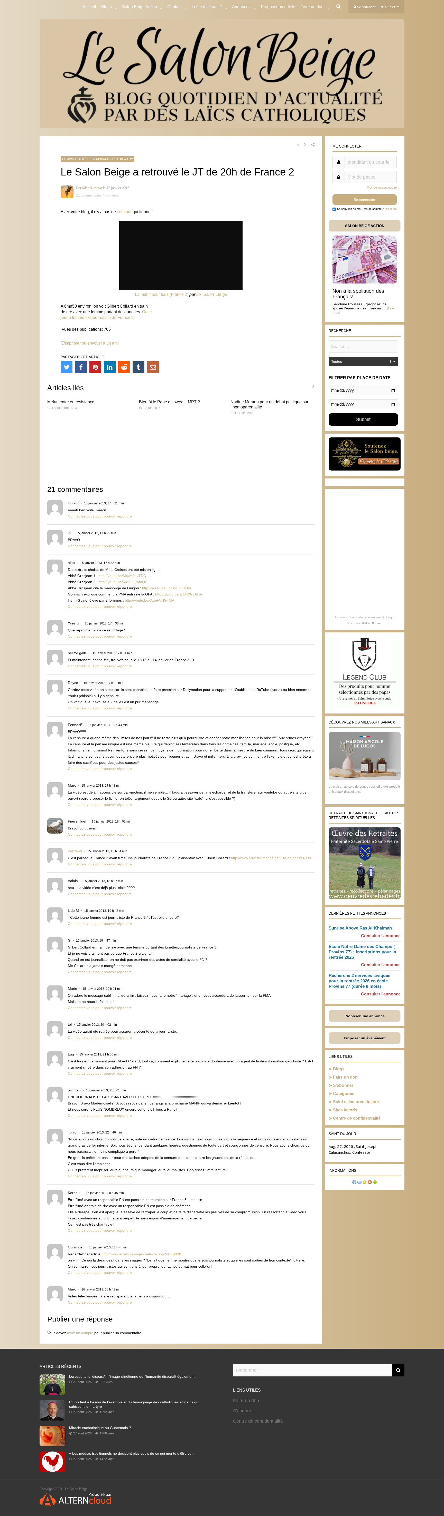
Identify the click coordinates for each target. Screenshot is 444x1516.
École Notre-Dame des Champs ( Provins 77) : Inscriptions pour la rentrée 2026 (362, 952)
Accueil (89, 7)
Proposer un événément (365, 1038)
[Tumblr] (138, 367)
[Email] (153, 367)
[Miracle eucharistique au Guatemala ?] (52, 1444)
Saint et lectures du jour (356, 1102)
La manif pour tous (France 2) (161, 294)
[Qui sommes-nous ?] (354, 1183)
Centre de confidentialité (357, 1118)
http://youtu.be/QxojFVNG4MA (149, 600)
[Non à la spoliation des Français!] (364, 282)
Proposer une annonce (365, 1016)
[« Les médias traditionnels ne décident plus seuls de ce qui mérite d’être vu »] (52, 1470)
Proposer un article (278, 7)
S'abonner (243, 1410)
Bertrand (75, 851)
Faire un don (345, 1077)
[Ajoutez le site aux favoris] (365, 1183)
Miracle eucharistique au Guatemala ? (100, 1428)
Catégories (343, 1093)
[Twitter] (66, 367)
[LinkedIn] (110, 367)
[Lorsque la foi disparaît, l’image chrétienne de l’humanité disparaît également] (52, 1393)
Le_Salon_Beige (211, 294)
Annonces (241, 7)
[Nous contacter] (359, 1183)
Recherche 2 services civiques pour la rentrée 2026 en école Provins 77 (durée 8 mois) (359, 981)
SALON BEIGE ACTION (364, 226)
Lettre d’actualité (207, 7)
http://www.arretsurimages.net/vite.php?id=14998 (141, 1254)
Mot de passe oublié (382, 187)
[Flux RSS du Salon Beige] (370, 1183)
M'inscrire (391, 208)
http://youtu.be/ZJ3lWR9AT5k (179, 594)
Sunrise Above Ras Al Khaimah (360, 928)
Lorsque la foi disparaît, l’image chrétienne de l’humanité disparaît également (132, 1376)
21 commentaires (89, 195)
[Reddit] (124, 367)
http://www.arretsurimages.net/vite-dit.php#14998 (271, 858)
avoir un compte (80, 1333)
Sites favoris (345, 1110)
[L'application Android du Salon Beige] (375, 1183)
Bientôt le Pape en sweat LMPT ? (169, 402)
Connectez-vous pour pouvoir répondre (100, 516)
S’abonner (343, 1085)
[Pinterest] (95, 367)
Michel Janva (92, 188)
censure (124, 212)
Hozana (376, 623)
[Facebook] (81, 367)
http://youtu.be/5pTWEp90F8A (166, 588)
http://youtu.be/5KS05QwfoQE (122, 582)
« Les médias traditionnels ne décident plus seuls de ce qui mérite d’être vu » (132, 1453)
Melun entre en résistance (70, 402)
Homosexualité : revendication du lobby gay (97, 159)
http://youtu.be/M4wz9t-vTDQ (122, 576)
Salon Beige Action (139, 7)
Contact (174, 7)
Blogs (106, 7)
